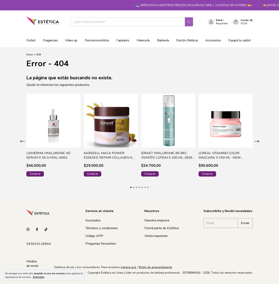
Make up (71, 40)
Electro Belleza (187, 40)
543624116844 (38, 244)
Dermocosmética (97, 40)
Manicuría (143, 40)
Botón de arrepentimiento (155, 267)
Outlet (31, 40)
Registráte (222, 23)
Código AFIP (94, 236)
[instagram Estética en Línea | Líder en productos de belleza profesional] (28, 229)
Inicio (29, 54)
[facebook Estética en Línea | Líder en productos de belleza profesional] (37, 229)
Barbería (163, 40)
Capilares (122, 40)
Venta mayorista (155, 236)
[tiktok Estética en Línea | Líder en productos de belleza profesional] (46, 229)
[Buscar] (189, 21)
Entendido (38, 277)
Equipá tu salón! (239, 40)
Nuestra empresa (156, 220)
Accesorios (213, 40)
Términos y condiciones (101, 228)
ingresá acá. (128, 267)
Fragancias (50, 40)
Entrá (219, 20)
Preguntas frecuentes (100, 243)
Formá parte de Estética (161, 228)
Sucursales (93, 220)
